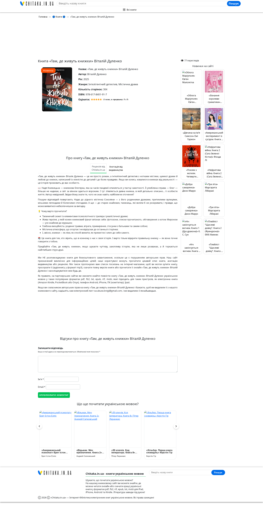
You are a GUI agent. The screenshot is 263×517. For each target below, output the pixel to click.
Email (41, 386)
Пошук (234, 3)
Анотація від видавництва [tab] (116, 168)
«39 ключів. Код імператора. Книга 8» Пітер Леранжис (123, 451)
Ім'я (41, 379)
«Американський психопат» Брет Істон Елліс (53, 451)
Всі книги (131, 9)
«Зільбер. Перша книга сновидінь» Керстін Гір (159, 451)
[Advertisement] (131, 40)
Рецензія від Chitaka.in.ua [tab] (98, 168)
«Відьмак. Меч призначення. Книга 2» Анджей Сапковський (89, 451)
